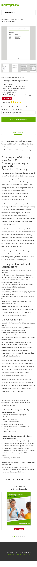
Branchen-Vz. (10, 12)
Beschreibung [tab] (18, 132)
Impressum (26, 554)
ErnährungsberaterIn (19, 489)
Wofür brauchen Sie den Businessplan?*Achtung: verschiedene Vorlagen (14, 108)
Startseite (4, 19)
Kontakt (19, 554)
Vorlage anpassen (18, 119)
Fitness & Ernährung (16, 19)
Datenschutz (11, 554)
